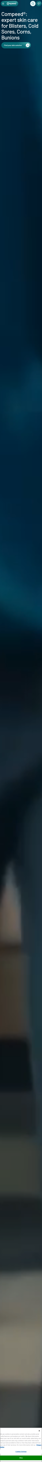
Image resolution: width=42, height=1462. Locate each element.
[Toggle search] (33, 3)
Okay (21, 1458)
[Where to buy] (38, 3)
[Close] (39, 1430)
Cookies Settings (20, 1451)
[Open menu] (3, 3)
